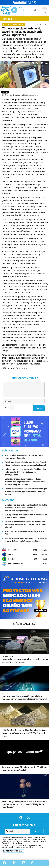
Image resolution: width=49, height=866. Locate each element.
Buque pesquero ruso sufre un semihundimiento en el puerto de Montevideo (26, 516)
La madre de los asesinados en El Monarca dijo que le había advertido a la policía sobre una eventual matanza (26, 491)
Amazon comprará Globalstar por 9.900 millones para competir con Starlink (24, 769)
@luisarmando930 (30, 95)
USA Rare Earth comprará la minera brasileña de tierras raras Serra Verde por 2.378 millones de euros (24, 733)
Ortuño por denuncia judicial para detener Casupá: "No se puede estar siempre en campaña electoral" (25, 463)
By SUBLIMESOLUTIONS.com (13, 851)
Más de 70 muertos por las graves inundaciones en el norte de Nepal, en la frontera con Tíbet (26, 539)
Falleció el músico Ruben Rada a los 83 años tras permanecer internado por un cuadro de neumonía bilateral (25, 524)
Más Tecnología (25, 624)
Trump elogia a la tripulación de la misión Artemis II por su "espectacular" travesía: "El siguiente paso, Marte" (25, 804)
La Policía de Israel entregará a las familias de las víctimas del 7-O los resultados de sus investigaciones (25, 472)
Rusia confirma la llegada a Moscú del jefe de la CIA (24, 532)
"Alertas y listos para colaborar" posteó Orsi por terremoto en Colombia (25, 456)
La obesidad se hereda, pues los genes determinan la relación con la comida (25, 660)
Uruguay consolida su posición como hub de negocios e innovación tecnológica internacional (24, 697)
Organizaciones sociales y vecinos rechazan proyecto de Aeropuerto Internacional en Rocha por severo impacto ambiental (25, 481)
